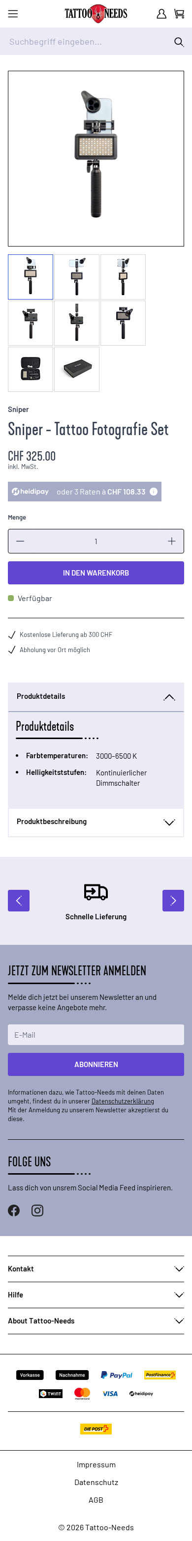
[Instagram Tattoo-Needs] (37, 1210)
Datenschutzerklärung (123, 1101)
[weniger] (20, 541)
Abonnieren (96, 1064)
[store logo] (96, 14)
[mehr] (172, 541)
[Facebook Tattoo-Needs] (14, 1210)
